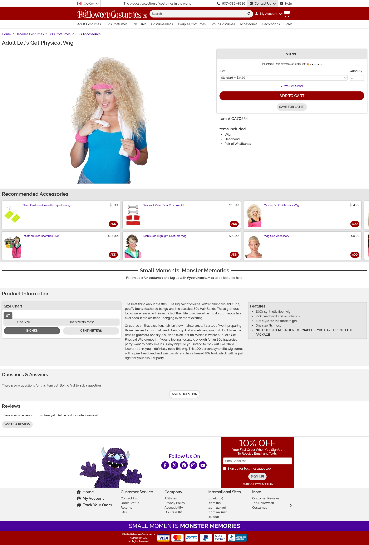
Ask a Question (184, 394)
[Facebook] (165, 465)
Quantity (356, 71)
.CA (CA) (88, 3)
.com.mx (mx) (218, 512)
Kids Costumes (116, 24)
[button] (268, 14)
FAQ (124, 512)
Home (88, 492)
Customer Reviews (265, 498)
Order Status (130, 503)
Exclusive (139, 24)
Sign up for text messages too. (249, 468)
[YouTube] (203, 465)
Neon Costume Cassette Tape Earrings (47, 205)
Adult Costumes (89, 24)
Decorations (271, 24)
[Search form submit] (249, 14)
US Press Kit (173, 512)
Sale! (288, 24)
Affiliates (171, 498)
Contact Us (263, 3)
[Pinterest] (184, 465)
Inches (32, 330)
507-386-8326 (233, 3)
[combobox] (197, 14)
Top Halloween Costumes (263, 505)
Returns (126, 507)
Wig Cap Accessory (276, 236)
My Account (93, 498)
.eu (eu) (213, 517)
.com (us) (215, 503)
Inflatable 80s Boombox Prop (41, 236)
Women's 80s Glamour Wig (281, 205)
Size (222, 71)
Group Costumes (222, 24)
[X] (174, 465)
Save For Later (291, 107)
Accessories (248, 24)
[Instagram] (193, 465)
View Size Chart (292, 86)
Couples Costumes (192, 24)
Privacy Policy (175, 503)
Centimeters (91, 330)
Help (288, 3)
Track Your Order (97, 505)
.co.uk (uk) (215, 498)
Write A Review (17, 424)
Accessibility (174, 507)
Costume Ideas (162, 24)
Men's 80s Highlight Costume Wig (164, 236)
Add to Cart (291, 95)
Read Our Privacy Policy (257, 484)
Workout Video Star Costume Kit (163, 205)
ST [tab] (8, 316)
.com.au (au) (217, 507)
